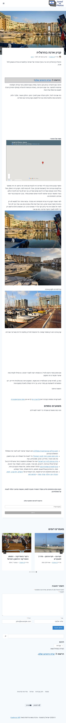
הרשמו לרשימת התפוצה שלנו (33, 501)
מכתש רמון (32, 474)
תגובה (61, 592)
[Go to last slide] (61, 552)
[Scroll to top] (4, 716)
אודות (32, 692)
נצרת (43, 474)
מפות (47, 692)
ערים (32, 57)
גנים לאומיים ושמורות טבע (49, 466)
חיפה (8, 472)
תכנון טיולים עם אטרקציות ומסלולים (45, 451)
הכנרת (56, 474)
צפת (39, 474)
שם (62, 618)
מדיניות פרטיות (22, 692)
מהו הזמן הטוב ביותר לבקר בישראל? (45, 456)
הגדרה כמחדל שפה (57, 649)
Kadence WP (15, 717)
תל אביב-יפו (36, 399)
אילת (48, 474)
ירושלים (20, 472)
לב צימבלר (52, 57)
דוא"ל (29, 618)
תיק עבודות (39, 692)
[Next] (4, 552)
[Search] (5, 636)
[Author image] (60, 57)
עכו (51, 474)
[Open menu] (3, 3)
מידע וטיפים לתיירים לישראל (48, 461)
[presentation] (49, 542)
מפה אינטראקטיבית (18, 399)
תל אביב (14, 472)
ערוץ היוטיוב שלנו (43, 80)
